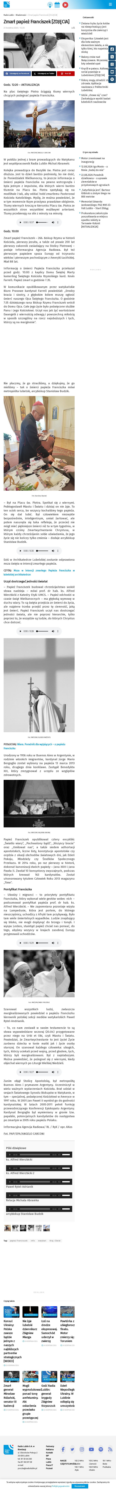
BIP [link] (47, 1456)
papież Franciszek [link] (18, 1241)
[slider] (66, 1154)
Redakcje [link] (67, 1315)
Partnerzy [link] (50, 1446)
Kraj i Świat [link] (55, 1241)
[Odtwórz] (9, 1154)
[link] (7, 5)
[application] (39, 1155)
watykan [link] (42, 1241)
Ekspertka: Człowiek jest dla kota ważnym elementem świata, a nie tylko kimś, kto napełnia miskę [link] (94, 45)
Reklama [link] (50, 1449)
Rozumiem (80, 1486)
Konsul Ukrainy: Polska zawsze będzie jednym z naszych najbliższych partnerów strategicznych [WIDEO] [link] (13, 1341)
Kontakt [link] (49, 1453)
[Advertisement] (39, 1269)
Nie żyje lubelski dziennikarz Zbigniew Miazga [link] (30, 1329)
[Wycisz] (59, 1154)
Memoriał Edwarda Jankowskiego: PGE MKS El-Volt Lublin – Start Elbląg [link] (96, 205)
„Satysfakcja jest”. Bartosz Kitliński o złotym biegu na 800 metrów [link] (95, 193)
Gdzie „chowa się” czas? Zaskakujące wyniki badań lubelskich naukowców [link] (95, 98)
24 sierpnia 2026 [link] (12, 1365)
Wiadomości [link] (12, 1315)
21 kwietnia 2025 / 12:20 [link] (14, 28)
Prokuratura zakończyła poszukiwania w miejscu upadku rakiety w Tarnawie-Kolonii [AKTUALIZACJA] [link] (94, 220)
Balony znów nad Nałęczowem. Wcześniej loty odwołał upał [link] (94, 60)
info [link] (33, 1241)
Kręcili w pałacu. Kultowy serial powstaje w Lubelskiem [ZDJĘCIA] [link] (94, 72)
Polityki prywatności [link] (60, 1486)
